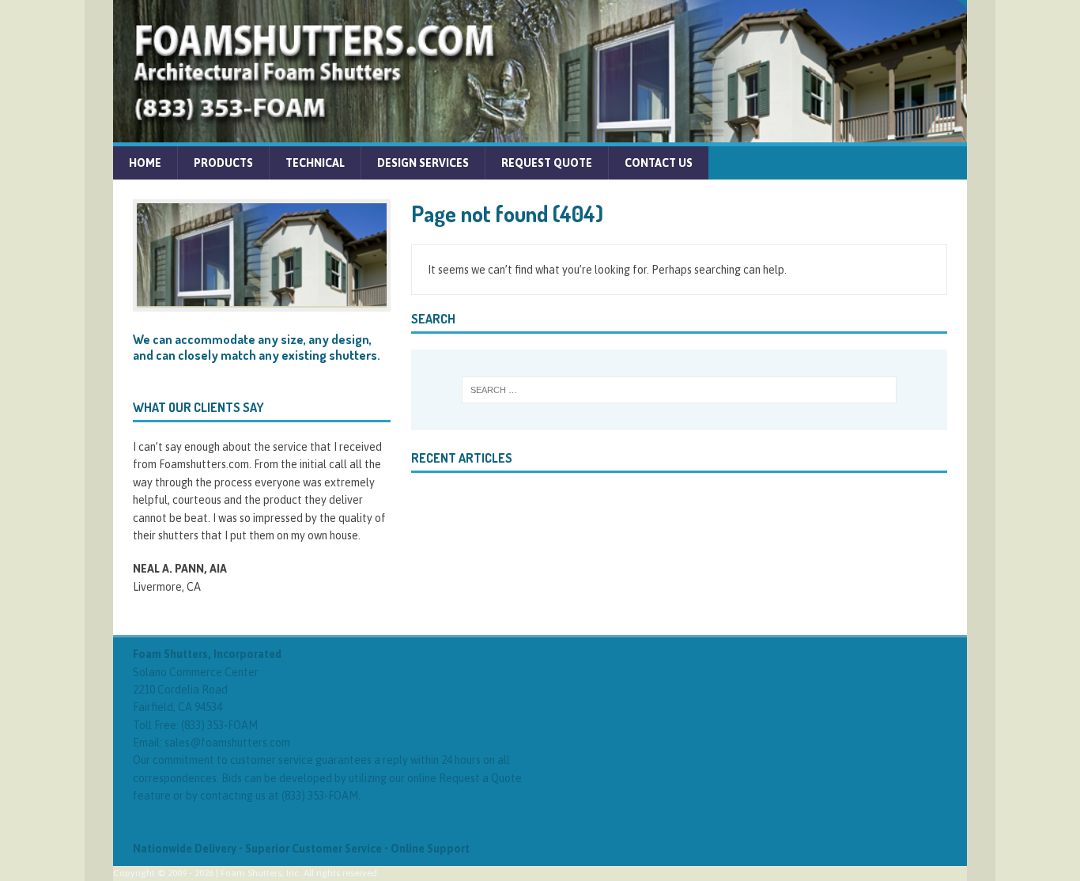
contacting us (233, 795)
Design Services (423, 163)
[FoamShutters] (540, 133)
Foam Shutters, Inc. (261, 873)
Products (223, 163)
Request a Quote (480, 778)
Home (145, 163)
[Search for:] (679, 389)
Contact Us (659, 163)
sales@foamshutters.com (227, 742)
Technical (315, 163)
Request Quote (546, 163)
